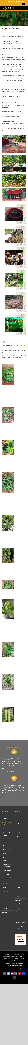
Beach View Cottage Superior (19, 909)
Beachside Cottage (19, 902)
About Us (5, 887)
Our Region (6, 853)
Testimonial (19, 840)
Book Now (19, 828)
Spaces (5, 898)
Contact (18, 848)
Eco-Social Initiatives (6, 817)
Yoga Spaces (6, 919)
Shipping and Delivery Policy (7, 876)
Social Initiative (7, 828)
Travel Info (6, 845)
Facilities (18, 824)
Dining (17, 820)
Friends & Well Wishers (6, 907)
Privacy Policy (7, 870)
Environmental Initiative (7, 823)
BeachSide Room (19, 917)
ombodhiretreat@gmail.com (18, 1)
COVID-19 (18, 844)
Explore (18, 836)
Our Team (5, 902)
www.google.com (19, 771)
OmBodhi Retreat (5, 893)
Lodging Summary (18, 889)
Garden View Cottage (19, 895)
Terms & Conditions (6, 859)
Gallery (18, 832)
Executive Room (20, 922)
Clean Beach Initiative (6, 834)
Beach (18, 816)
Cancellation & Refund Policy (7, 865)
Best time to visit (7, 849)
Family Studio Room (19, 927)
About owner (6, 923)
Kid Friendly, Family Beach (6, 914)
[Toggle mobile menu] (25, 9)
